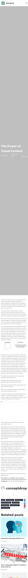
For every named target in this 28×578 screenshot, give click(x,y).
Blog (3, 500)
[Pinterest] (25, 506)
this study (9, 376)
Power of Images (6, 502)
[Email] (25, 508)
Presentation (5, 505)
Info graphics (10, 500)
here (7, 475)
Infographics (19, 500)
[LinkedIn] (25, 504)
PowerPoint (16, 502)
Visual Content (5, 507)
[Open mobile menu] (26, 3)
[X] (25, 502)
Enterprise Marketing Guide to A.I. (13, 538)
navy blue (12, 397)
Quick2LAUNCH (15, 505)
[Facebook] (25, 500)
